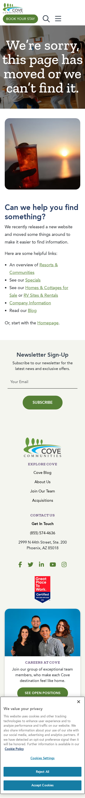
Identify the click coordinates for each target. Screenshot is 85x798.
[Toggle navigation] (58, 19)
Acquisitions (42, 500)
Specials (33, 280)
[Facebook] (20, 565)
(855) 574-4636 (42, 532)
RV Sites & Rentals (41, 295)
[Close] (78, 701)
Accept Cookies (42, 785)
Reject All (42, 772)
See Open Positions (42, 693)
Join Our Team (42, 491)
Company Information (30, 303)
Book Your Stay (20, 19)
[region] (42, 745)
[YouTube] (53, 565)
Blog (32, 310)
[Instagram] (64, 565)
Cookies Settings (42, 758)
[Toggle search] (46, 19)
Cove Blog (42, 472)
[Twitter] (30, 565)
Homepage (48, 323)
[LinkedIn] (41, 565)
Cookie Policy (14, 749)
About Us (42, 481)
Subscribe (43, 402)
